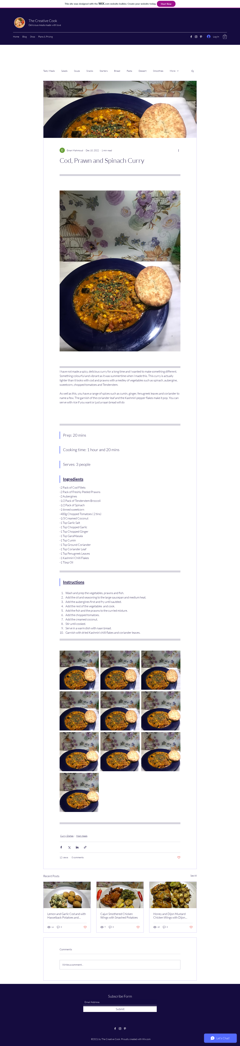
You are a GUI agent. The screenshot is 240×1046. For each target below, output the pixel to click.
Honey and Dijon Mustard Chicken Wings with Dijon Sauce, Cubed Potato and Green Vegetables (169, 915)
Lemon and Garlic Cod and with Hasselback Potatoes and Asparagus (66, 915)
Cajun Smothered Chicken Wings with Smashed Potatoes (119, 915)
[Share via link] (85, 847)
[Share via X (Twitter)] (69, 847)
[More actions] (178, 150)
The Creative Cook (43, 20)
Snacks (89, 70)
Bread (117, 70)
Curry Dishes (66, 835)
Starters (104, 70)
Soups (77, 70)
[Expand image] (79, 670)
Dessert (142, 70)
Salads (64, 70)
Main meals (81, 835)
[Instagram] (196, 36)
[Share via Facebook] (61, 847)
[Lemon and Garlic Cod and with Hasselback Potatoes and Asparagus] (67, 895)
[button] (225, 36)
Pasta (129, 70)
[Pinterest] (201, 36)
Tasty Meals (49, 70)
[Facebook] (191, 36)
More (172, 70)
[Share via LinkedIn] (77, 847)
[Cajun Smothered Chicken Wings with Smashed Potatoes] (120, 895)
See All (193, 875)
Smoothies (158, 70)
